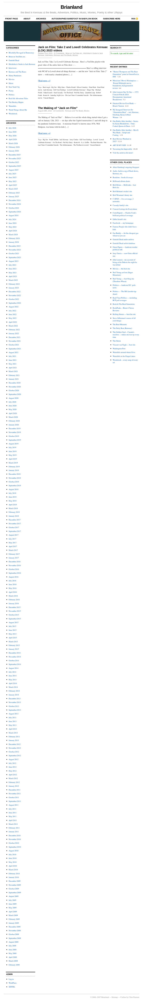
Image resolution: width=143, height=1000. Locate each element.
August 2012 (13, 759)
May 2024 (12, 227)
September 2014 (15, 664)
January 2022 (14, 333)
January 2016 (14, 603)
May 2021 (12, 364)
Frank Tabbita (53, 139)
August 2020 (13, 398)
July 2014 (12, 672)
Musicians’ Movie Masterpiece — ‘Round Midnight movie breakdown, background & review (125, 84)
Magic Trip (90, 90)
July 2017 (12, 539)
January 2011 (14, 831)
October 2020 (14, 390)
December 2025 (15, 154)
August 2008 (13, 942)
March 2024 (13, 234)
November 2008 (15, 930)
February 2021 (14, 375)
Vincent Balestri (48, 98)
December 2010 (15, 835)
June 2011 (12, 812)
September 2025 (15, 166)
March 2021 (13, 371)
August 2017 (13, 535)
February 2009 (14, 919)
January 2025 (14, 196)
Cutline (123, 997)
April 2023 (13, 276)
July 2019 (12, 447)
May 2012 (12, 771)
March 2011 (13, 824)
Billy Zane (61, 87)
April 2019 (13, 459)
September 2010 (15, 847)
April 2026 (13, 139)
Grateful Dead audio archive (123, 239)
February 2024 (14, 238)
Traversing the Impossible (122, 149)
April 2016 (13, 592)
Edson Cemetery (82, 87)
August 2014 (13, 668)
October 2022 (14, 299)
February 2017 (14, 554)
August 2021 (13, 352)
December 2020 (15, 382)
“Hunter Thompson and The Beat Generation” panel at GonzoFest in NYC (126, 74)
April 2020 (13, 413)
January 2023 (14, 287)
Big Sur (54, 87)
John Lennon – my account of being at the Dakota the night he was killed (125, 262)
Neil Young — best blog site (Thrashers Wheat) (123, 279)
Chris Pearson (134, 997)
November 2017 (15, 523)
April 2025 (13, 185)
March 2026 (13, 143)
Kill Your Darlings (59, 90)
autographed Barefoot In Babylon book (74, 19)
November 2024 (15, 204)
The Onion (117, 341)
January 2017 (14, 557)
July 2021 (12, 356)
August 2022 (13, 306)
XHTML (12, 987)
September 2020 (15, 394)
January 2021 (14, 379)
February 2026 (14, 147)
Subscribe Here (111, 19)
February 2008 (14, 964)
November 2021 (15, 341)
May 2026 (12, 135)
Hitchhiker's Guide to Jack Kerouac (22, 64)
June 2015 (12, 630)
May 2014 (12, 679)
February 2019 (14, 466)
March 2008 (13, 961)
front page (11, 19)
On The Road (68, 92)
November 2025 (15, 158)
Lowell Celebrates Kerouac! (76, 90)
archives (41, 19)
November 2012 (15, 748)
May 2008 (12, 953)
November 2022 (15, 295)
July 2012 (12, 763)
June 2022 (12, 314)
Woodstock (13, 113)
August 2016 (13, 577)
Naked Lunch (47, 92)
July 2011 (12, 809)
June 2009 (12, 904)
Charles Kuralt (71, 87)
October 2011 (14, 797)
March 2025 (13, 189)
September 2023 (15, 257)
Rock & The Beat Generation (124, 304)
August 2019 (13, 443)
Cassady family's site (120, 205)
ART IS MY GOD (119, 145)
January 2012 (14, 786)
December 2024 (15, 200)
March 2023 (13, 280)
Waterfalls (12, 106)
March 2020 (13, 417)
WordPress (12, 983)
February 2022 (14, 329)
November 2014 (15, 656)
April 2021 (13, 367)
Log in (11, 979)
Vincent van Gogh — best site (124, 344)
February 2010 (14, 873)
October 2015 (14, 614)
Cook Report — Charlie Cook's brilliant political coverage (124, 214)
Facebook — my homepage (123, 223)
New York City (14, 87)
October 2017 (14, 527)
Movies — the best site (121, 268)
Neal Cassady (58, 92)
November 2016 (15, 565)
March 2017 (13, 550)
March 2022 (13, 326)
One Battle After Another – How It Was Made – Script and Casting (125, 132)
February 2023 (14, 284)
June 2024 (12, 223)
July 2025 (12, 173)
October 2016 (14, 569)
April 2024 (13, 230)
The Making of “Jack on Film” (58, 108)
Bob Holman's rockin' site (122, 191)
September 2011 (15, 801)
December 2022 (15, 291)
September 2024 (15, 211)
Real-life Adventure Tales (18, 98)
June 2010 (12, 858)
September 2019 (15, 440)
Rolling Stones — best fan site (124, 314)
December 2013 (15, 698)
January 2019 (14, 470)
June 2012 (12, 767)
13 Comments (58, 111)
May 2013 (12, 725)
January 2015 (14, 649)
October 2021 (14, 344)
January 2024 (14, 242)
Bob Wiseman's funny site (122, 195)
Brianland (71, 7)
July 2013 (12, 717)
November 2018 (15, 478)
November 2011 (15, 793)
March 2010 (13, 869)
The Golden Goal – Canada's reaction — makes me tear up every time (126, 334)
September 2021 (15, 348)
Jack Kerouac (47, 90)
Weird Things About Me (18, 110)
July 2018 (12, 493)
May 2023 (12, 272)
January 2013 (14, 740)
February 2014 (14, 691)
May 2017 (12, 542)
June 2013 (12, 721)
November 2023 (15, 249)
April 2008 (13, 957)
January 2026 (14, 151)
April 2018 (13, 504)
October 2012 (14, 751)
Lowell (95, 139)
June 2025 (12, 177)
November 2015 (15, 611)
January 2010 (14, 877)
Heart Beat (92, 87)
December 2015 (15, 607)
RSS (133, 19)
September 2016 (15, 573)
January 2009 (14, 923)
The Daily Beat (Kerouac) (122, 328)
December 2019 (15, 428)
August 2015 (13, 622)
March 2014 (13, 687)
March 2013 (13, 733)
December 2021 (15, 337)
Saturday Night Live (57, 95)
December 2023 (15, 246)
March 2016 (13, 596)
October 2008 (14, 934)
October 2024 (14, 208)
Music (11, 83)
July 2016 (12, 580)
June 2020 (12, 405)
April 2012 (13, 774)
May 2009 (12, 907)
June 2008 (12, 949)
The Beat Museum (96, 142)
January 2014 (14, 694)
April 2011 (13, 820)
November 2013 (15, 702)
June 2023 (12, 268)
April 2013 (13, 729)
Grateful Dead (14, 60)
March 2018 (13, 508)
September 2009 (15, 892)
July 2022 (12, 310)
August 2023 (13, 261)
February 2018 (14, 512)
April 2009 (13, 911)
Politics (11, 94)
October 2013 (14, 706)
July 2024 (12, 219)
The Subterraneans (66, 145)
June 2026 (12, 132)
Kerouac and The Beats (17, 72)
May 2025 (12, 181)
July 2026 (12, 128)
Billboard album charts (121, 181)
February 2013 (14, 736)
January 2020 (14, 424)
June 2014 (12, 675)
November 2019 (15, 432)
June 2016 (12, 584)
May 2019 (12, 455)
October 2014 (14, 660)
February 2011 (14, 828)
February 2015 (14, 645)
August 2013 (13, 713)
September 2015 (15, 618)
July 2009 (12, 900)
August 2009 (13, 896)
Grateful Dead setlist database (124, 243)
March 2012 (13, 778)
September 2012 (15, 755)
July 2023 (12, 265)
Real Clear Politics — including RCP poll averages (125, 299)
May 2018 (12, 501)
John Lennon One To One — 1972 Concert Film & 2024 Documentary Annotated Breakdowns (126, 96)
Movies (11, 79)
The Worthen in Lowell (81, 145)
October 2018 (14, 481)
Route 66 (46, 95)
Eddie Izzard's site (119, 219)
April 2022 (13, 322)
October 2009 (14, 888)
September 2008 (15, 938)
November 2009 (15, 885)
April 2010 (13, 866)
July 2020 (12, 402)
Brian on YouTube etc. (17, 56)
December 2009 (15, 881)
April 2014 (13, 683)
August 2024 (13, 215)
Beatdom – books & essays (123, 177)
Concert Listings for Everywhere (125, 209)
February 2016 (14, 599)
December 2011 (15, 789)
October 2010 (14, 843)
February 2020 (14, 421)
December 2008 (15, 926)
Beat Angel (46, 87)
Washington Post (119, 348)
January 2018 (14, 516)
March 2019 (13, 462)
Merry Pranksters (15, 75)
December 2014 (15, 653)
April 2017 (13, 546)
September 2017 (15, 531)
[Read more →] (44, 80)
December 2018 (15, 474)
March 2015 (13, 641)
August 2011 (13, 805)
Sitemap (115, 997)
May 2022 (12, 318)
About (26, 19)
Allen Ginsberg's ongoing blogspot (126, 167)
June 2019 (12, 451)
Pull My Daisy (79, 92)
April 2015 (13, 637)
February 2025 (14, 192)
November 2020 (15, 386)
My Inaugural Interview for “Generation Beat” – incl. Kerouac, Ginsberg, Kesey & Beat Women (126, 113)
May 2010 (12, 862)
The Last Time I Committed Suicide (77, 95)
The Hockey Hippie (16, 102)
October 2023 (14, 253)
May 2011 (12, 816)
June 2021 (12, 360)
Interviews (12, 68)
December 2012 (15, 744)
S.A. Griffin (85, 142)
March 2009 (13, 915)
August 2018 (13, 489)
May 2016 (12, 588)
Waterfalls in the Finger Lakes (124, 356)
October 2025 (14, 162)
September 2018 (15, 485)
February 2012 (14, 782)
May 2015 (12, 634)
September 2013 (15, 710)
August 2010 (13, 850)
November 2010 (15, 839)
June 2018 (12, 497)
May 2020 (12, 409)
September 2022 (15, 303)
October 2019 (14, 436)
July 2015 (12, 626)
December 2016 (15, 561)
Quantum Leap (90, 92)
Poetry (11, 90)
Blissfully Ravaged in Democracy (21, 52)
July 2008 (12, 945)
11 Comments (59, 53)
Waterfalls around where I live (124, 352)
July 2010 (12, 854)
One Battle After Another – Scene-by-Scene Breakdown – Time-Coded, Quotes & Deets (125, 123)
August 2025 (13, 170)
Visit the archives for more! (123, 152)
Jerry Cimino (74, 139)
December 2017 (15, 519)
